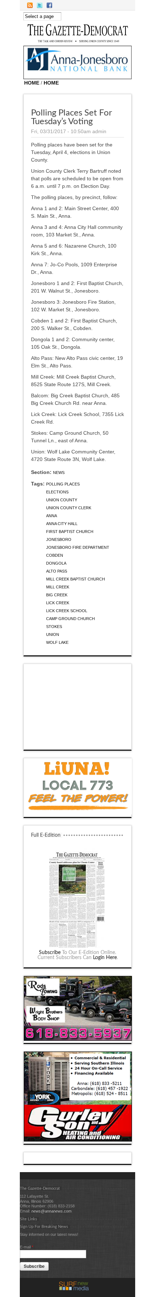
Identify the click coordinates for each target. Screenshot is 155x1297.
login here (105, 957)
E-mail (26, 1247)
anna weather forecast (78, 742)
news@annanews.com (51, 1211)
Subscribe (50, 952)
